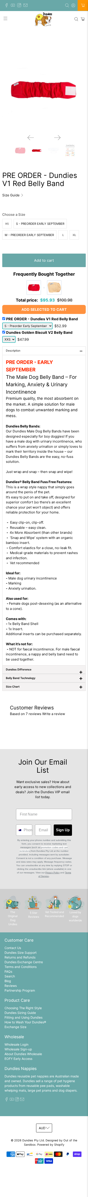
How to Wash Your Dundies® (25, 1022)
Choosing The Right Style (23, 1008)
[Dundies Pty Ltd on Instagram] (20, 6)
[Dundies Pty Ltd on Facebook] (8, 6)
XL (74, 235)
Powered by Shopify (50, 1144)
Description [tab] (44, 350)
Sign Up (63, 830)
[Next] (57, 137)
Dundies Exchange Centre (24, 962)
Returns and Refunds (20, 957)
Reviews (11, 986)
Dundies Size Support (21, 952)
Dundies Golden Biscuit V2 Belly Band (39, 332)
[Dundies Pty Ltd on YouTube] (14, 6)
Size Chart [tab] (44, 686)
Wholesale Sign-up (18, 1049)
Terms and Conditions (21, 967)
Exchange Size (15, 1027)
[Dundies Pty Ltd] (44, 19)
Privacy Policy (52, 872)
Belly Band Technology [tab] (44, 678)
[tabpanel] (44, 510)
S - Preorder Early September (40, 223)
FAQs (8, 971)
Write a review (53, 714)
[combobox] (18, 830)
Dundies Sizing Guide (20, 1013)
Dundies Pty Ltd (33, 1140)
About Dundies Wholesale (23, 1054)
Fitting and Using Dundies (23, 1017)
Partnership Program (20, 990)
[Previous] (30, 137)
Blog (8, 981)
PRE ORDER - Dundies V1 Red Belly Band (42, 319)
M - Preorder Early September (29, 235)
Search (10, 976)
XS (7, 223)
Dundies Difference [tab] (44, 671)
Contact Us (13, 948)
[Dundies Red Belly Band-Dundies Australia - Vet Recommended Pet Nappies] (44, 89)
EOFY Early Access (18, 1059)
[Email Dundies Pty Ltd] (26, 6)
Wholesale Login (16, 1044)
